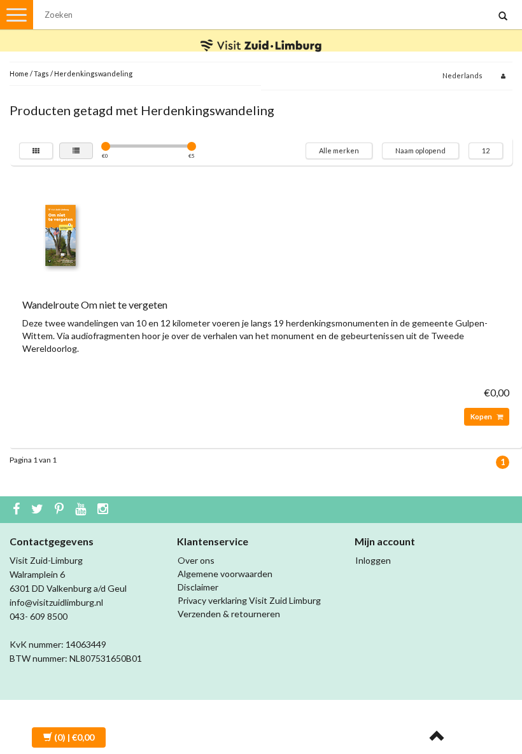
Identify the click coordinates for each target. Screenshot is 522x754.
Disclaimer (198, 587)
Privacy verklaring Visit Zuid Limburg (249, 600)
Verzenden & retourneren (229, 613)
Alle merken (339, 150)
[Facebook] (18, 510)
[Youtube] (82, 510)
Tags (41, 73)
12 (486, 150)
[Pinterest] (61, 510)
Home (19, 73)
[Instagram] (104, 510)
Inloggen (373, 560)
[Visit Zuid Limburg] (261, 34)
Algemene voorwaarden (225, 573)
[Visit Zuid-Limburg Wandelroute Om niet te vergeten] (60, 234)
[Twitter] (38, 510)
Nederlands (462, 75)
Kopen (481, 416)
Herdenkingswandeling (93, 73)
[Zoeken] (503, 16)
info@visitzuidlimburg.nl (56, 602)
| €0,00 (74, 737)
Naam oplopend (420, 150)
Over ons (196, 560)
